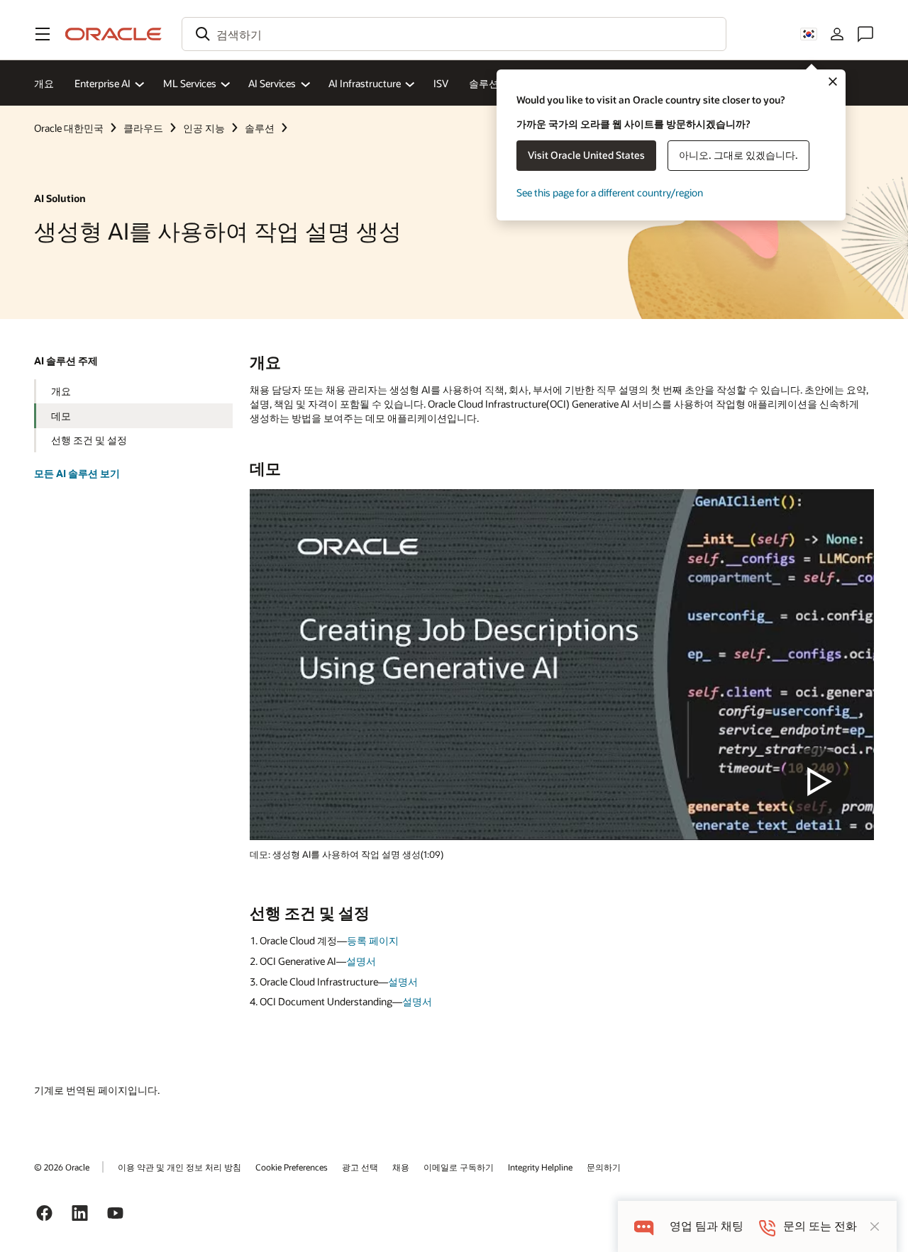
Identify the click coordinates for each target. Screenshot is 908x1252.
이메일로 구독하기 (458, 1167)
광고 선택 (360, 1167)
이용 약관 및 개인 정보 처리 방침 (179, 1167)
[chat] (644, 1226)
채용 (400, 1167)
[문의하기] (865, 34)
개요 (44, 83)
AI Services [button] (272, 83)
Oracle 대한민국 (69, 128)
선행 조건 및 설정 (89, 440)
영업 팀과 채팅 (706, 1226)
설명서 (361, 961)
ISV (440, 83)
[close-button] (875, 1226)
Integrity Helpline (540, 1167)
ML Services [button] (189, 83)
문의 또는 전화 (820, 1226)
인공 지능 (204, 128)
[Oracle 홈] (113, 34)
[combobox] (454, 34)
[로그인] (837, 34)
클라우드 (143, 128)
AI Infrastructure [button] (364, 83)
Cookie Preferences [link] (291, 1167)
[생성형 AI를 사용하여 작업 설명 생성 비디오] (562, 664)
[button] (42, 34)
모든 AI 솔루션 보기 (77, 473)
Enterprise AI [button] (102, 83)
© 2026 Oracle (61, 1167)
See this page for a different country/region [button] (609, 192)
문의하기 (604, 1167)
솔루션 (484, 83)
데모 (61, 416)
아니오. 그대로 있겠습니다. (738, 155)
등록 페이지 (373, 940)
